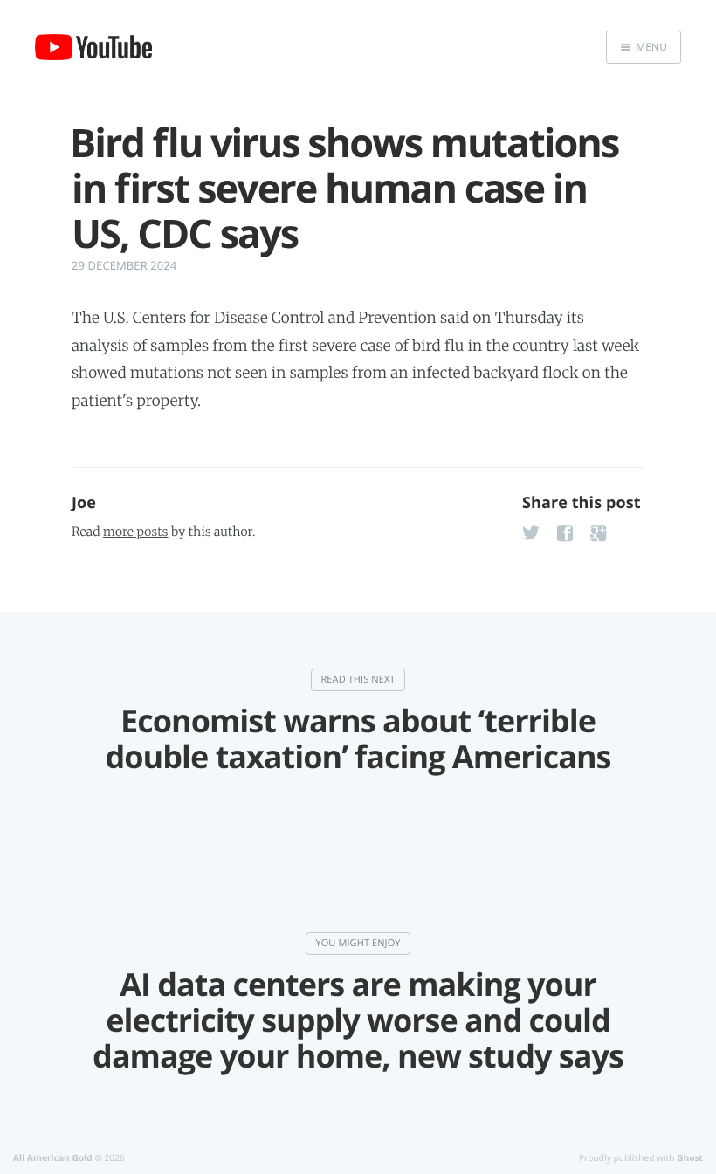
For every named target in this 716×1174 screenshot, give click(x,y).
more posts (135, 531)
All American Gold (53, 1157)
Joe (84, 502)
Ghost (690, 1157)
